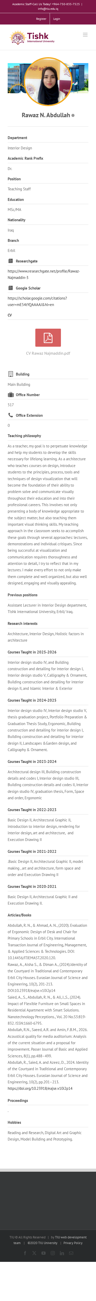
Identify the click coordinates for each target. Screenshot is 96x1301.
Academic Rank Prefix (25, 158)
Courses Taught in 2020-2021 (32, 886)
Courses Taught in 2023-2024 (32, 761)
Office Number (28, 394)
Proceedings (18, 1100)
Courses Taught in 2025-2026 (32, 652)
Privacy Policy (72, 1243)
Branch (13, 240)
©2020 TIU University (42, 1243)
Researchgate (27, 261)
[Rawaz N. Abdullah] (48, 81)
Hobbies (14, 1122)
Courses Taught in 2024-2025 (32, 700)
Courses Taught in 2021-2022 (32, 851)
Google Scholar (28, 288)
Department (17, 137)
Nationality (16, 219)
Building (22, 374)
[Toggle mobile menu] (85, 34)
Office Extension (29, 415)
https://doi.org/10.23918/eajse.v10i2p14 (40, 1088)
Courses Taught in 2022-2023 (32, 809)
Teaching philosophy (24, 435)
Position (14, 178)
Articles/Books (19, 915)
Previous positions (22, 594)
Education (16, 199)
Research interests (22, 623)
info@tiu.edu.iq (48, 9)
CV (10, 315)
